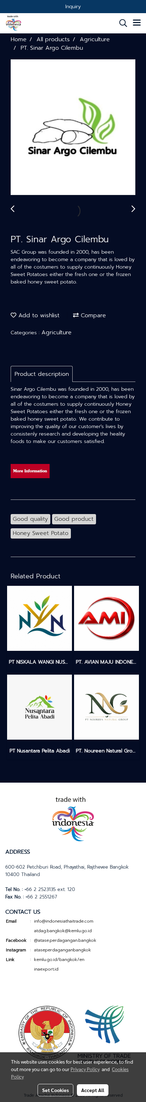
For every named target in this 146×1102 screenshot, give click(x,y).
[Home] (73, 818)
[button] (121, 23)
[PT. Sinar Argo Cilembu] (73, 127)
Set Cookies (55, 1090)
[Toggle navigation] (137, 23)
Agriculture (56, 332)
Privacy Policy (85, 1069)
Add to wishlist (38, 315)
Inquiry (73, 6)
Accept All (92, 1090)
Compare (92, 315)
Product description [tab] (42, 374)
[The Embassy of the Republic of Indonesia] (73, 1033)
